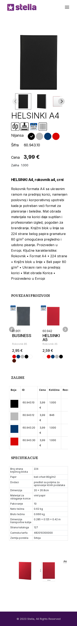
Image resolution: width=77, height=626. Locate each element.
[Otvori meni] (67, 7)
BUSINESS (21, 335)
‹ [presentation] (12, 329)
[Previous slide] (15, 101)
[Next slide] (61, 101)
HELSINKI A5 (51, 337)
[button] (23, 101)
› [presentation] (65, 329)
